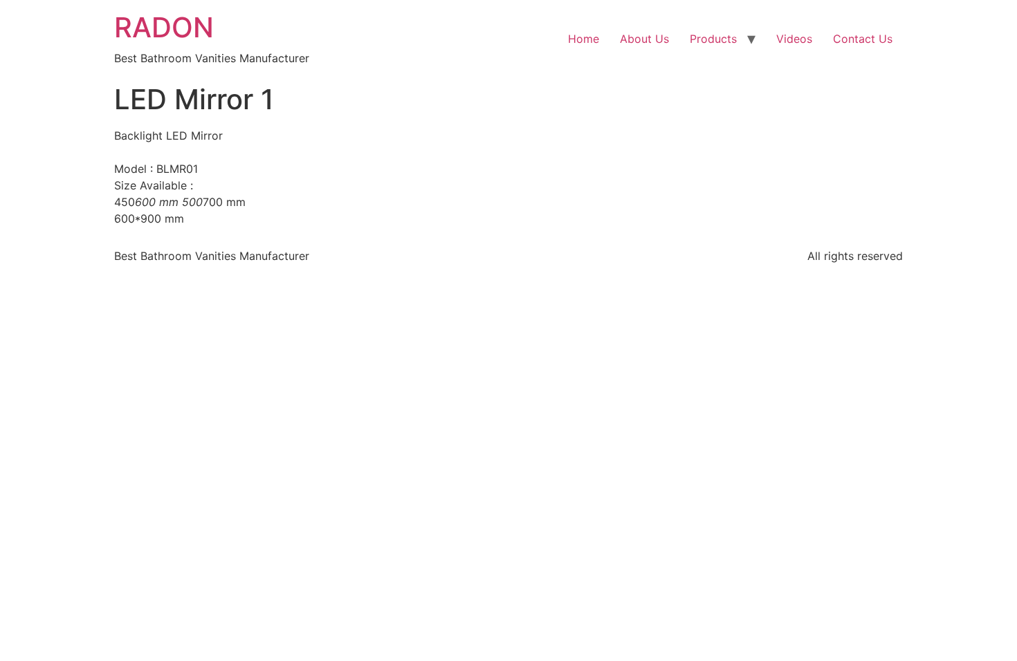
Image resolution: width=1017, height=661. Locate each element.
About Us (644, 39)
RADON (164, 27)
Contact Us (862, 39)
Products (713, 39)
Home (583, 39)
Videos (794, 39)
